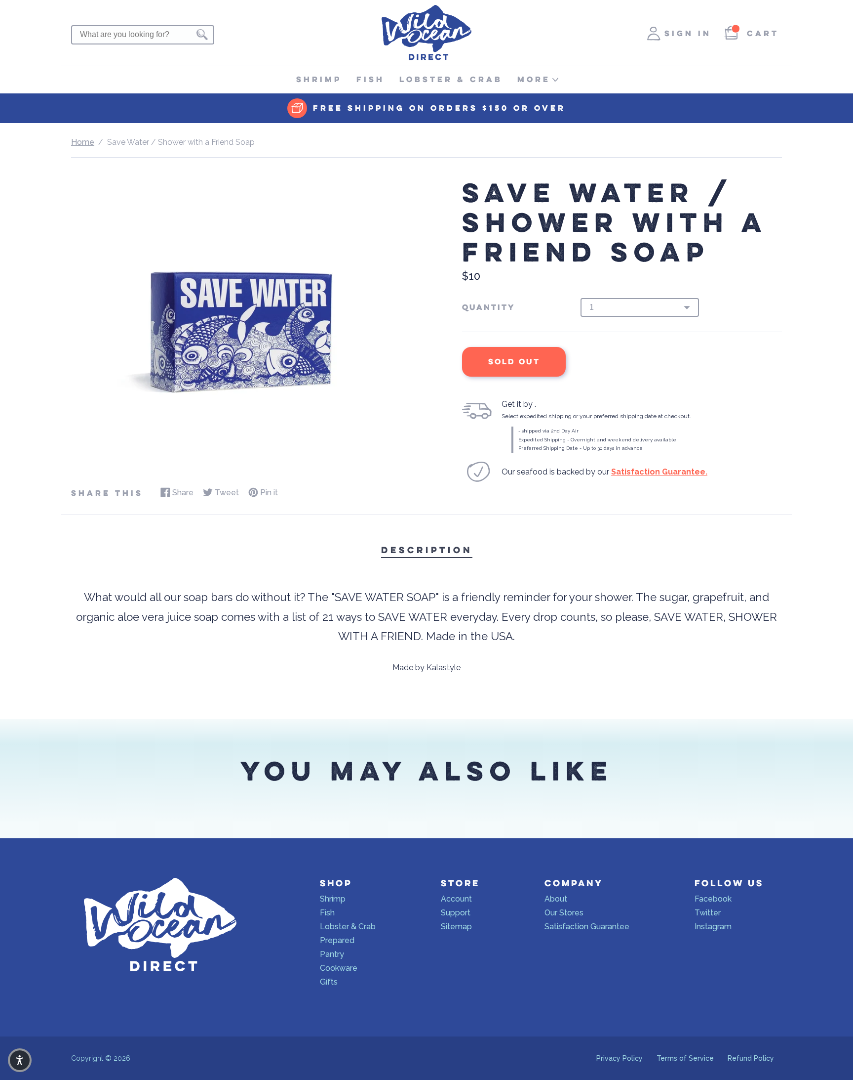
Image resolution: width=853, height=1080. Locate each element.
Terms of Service (685, 1058)
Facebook (713, 899)
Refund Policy (751, 1058)
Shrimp (319, 79)
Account (456, 899)
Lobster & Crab (451, 79)
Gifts (329, 982)
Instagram (713, 926)
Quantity (488, 307)
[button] (20, 1060)
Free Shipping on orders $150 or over (439, 108)
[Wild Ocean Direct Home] (426, 57)
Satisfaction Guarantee (586, 926)
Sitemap (456, 926)
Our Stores (563, 912)
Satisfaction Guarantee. (659, 471)
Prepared (337, 940)
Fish (370, 79)
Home (82, 142)
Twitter (708, 912)
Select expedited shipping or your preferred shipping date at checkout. (596, 416)
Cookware (338, 968)
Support (455, 912)
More (533, 79)
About (555, 899)
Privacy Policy (619, 1058)
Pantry (332, 954)
